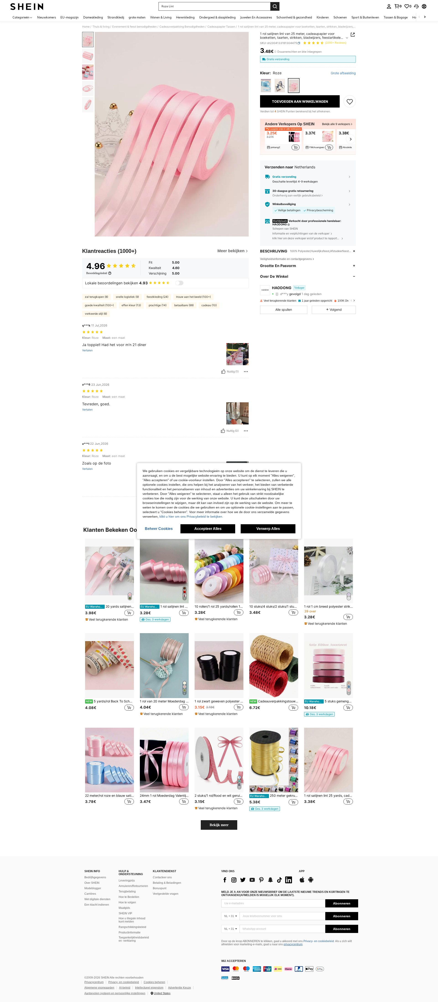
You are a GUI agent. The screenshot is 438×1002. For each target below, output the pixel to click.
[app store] (302, 882)
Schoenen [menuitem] (340, 17)
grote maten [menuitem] (137, 17)
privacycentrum (293, 944)
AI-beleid (124, 987)
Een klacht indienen (96, 904)
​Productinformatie (130, 932)
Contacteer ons (162, 877)
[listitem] (283, 140)
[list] (257, 879)
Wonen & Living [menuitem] (161, 17)
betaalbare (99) (184, 305)
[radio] (266, 85)
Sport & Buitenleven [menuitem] (365, 17)
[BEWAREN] (350, 101)
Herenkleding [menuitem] (185, 17)
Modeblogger (92, 888)
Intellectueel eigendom (149, 987)
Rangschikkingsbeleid (132, 927)
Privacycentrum (94, 982)
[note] (107, 619)
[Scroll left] (419, 17)
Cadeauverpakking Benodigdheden (182, 26)
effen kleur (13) (131, 305)
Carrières (90, 893)
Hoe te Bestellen (129, 897)
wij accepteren (233, 961)
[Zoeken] (274, 6)
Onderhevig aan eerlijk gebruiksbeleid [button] (296, 195)
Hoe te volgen (127, 902)
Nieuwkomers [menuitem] (46, 17)
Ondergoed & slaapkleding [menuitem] (217, 17)
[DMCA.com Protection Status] (236, 977)
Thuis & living (101, 26)
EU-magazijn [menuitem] (69, 17)
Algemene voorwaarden (99, 987)
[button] (416, 6)
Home (86, 26)
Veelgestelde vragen (165, 893)
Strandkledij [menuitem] (115, 17)
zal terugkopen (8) (96, 296)
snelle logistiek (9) (127, 296)
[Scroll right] (424, 17)
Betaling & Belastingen (167, 882)
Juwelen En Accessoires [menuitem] (256, 17)
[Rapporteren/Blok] (246, 371)
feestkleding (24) (157, 296)
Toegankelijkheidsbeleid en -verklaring (134, 939)
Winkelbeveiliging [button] (284, 204)
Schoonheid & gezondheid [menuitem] (294, 17)
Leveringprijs (127, 880)
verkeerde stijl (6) (96, 313)
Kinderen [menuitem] (323, 17)
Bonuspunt (159, 888)
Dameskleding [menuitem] (93, 17)
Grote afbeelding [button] (343, 73)
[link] (398, 6)
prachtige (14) (158, 305)
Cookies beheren (154, 982)
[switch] (179, 283)
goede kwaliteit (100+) (99, 305)
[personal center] (389, 6)
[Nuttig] (223, 371)
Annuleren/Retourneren (133, 886)
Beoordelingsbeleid (96, 273)
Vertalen (87, 350)
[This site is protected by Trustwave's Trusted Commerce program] (224, 977)
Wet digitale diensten (97, 899)
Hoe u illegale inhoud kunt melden (132, 920)
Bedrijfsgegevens (95, 877)
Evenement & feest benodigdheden (134, 26)
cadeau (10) (209, 305)
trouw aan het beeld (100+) (193, 296)
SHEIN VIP (125, 913)
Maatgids (124, 908)
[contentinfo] (289, 969)
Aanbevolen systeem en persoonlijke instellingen (114, 993)
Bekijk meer (219, 825)
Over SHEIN (91, 882)
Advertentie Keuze (179, 987)
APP (302, 871)
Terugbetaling (127, 891)
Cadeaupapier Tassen (221, 26)
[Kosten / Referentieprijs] (275, 51)
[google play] (311, 882)
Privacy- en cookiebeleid (318, 941)
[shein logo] (26, 6)
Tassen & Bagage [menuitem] (396, 17)
